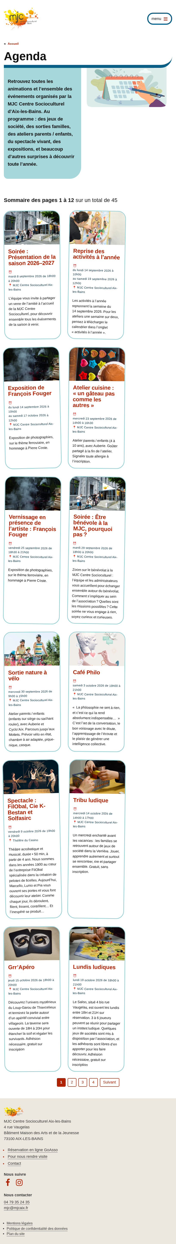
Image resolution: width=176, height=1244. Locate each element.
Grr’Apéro (21, 967)
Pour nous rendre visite (27, 1156)
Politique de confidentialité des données (37, 1228)
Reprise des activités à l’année (96, 254)
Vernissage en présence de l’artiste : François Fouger (32, 525)
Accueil (13, 43)
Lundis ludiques (94, 966)
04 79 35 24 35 (17, 1202)
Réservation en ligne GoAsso (33, 1150)
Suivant (109, 1082)
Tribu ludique (90, 800)
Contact (14, 1163)
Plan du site (16, 1234)
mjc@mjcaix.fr (16, 1208)
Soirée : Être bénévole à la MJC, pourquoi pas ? (92, 525)
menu (156, 19)
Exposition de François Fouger (30, 390)
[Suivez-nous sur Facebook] (8, 1182)
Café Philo (86, 672)
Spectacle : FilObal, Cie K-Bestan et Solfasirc (27, 809)
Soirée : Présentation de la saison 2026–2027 (32, 257)
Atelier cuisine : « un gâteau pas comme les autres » (94, 396)
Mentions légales (20, 1223)
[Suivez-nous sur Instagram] (19, 1182)
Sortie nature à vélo (27, 675)
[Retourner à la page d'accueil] (21, 19)
